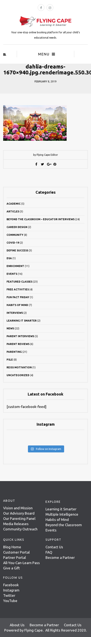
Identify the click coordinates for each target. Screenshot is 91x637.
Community (15, 234)
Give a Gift (11, 568)
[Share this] (36, 164)
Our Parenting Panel (19, 518)
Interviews (15, 312)
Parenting (14, 351)
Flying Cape (33, 630)
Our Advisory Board (18, 513)
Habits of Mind (17, 305)
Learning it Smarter (61, 509)
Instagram (11, 590)
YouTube (10, 601)
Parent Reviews (18, 344)
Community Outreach (20, 529)
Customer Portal (16, 552)
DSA (9, 258)
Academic (14, 203)
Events (12, 273)
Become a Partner (60, 557)
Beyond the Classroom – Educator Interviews (40, 219)
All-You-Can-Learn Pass (21, 563)
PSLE (10, 359)
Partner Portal (14, 557)
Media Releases (16, 524)
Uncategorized (18, 375)
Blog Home (12, 547)
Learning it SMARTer (22, 320)
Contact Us (54, 547)
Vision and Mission (18, 508)
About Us (17, 625)
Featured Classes (19, 281)
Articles (13, 211)
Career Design (17, 227)
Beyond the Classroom (64, 525)
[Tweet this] (42, 164)
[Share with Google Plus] (48, 164)
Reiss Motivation (19, 367)
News (10, 328)
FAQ (49, 552)
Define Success (17, 250)
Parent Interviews (20, 336)
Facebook (11, 585)
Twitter (9, 595)
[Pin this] (55, 164)
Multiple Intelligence (62, 514)
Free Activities (18, 289)
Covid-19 (13, 242)
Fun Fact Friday (18, 297)
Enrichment (15, 266)
